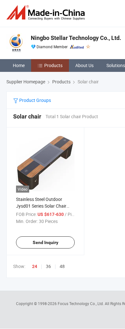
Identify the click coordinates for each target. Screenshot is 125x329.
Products (53, 65)
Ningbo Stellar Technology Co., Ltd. (76, 37)
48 (62, 266)
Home (19, 65)
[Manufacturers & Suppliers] (46, 12)
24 (34, 266)
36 (48, 266)
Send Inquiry (45, 242)
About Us (84, 65)
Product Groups (34, 100)
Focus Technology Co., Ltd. (81, 303)
